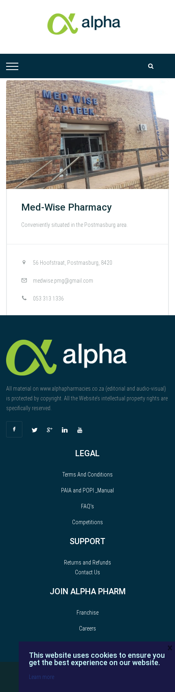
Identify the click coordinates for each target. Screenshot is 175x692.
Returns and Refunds (87, 562)
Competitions (87, 522)
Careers (87, 628)
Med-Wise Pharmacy (66, 207)
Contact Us (87, 572)
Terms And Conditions (87, 474)
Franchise (87, 612)
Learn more (41, 677)
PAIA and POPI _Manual (87, 490)
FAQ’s (87, 506)
